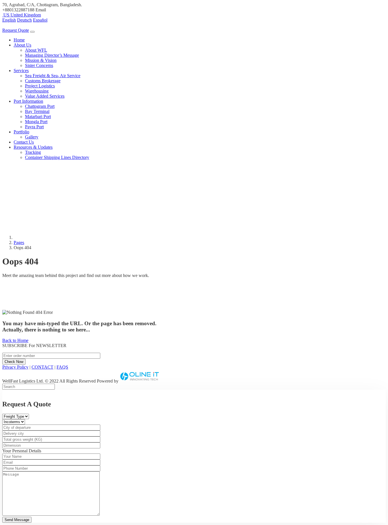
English (9, 20)
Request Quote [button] (15, 30)
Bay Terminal (37, 111)
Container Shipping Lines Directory (57, 157)
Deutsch (24, 20)
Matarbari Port (38, 116)
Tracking (33, 152)
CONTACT (42, 367)
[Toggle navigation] (32, 32)
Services (21, 70)
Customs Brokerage (43, 80)
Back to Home (15, 340)
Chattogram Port (40, 106)
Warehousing (37, 91)
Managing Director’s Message (52, 55)
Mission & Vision (41, 60)
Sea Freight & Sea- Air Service (52, 75)
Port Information (28, 101)
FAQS (62, 367)
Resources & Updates (33, 147)
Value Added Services (44, 96)
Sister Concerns (39, 65)
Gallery (31, 137)
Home (19, 39)
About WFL (36, 50)
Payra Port (34, 126)
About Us (22, 45)
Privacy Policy (15, 367)
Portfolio (21, 131)
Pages (19, 242)
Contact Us (24, 142)
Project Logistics (40, 85)
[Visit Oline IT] (140, 381)
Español (40, 20)
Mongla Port (36, 121)
